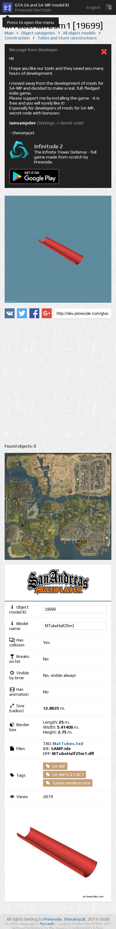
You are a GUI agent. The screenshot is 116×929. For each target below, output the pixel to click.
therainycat (75, 919)
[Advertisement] (58, 381)
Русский (47, 924)
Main (9, 32)
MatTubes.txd (68, 743)
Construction (17, 37)
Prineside (53, 919)
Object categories (38, 32)
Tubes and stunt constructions (67, 37)
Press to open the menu (30, 22)
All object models (79, 32)
